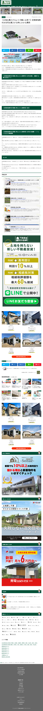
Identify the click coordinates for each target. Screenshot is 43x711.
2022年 (4, 617)
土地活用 (8, 6)
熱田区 (34, 631)
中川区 (37, 619)
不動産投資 (13, 6)
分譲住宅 (35, 622)
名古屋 (14, 625)
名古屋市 (23, 625)
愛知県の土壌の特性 (6, 656)
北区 (40, 622)
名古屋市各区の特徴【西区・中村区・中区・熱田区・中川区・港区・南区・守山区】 (19, 644)
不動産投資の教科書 (21, 672)
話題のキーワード (21, 690)
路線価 (14, 634)
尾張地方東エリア (5, 648)
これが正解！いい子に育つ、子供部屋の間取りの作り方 (17, 601)
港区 (29, 631)
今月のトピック (25, 6)
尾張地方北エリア (5, 646)
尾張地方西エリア (5, 649)
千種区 (4, 625)
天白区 (38, 625)
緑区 (4, 634)
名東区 (30, 625)
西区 (8, 634)
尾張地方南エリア (5, 651)
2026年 (13, 617)
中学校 (32, 619)
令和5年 (9, 622)
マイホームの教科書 (21, 669)
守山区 (4, 628)
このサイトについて (32, 6)
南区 (8, 625)
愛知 (20, 628)
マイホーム (4, 6)
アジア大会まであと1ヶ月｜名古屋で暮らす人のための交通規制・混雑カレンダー (23, 596)
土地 (34, 625)
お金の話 (3, 17)
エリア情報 (19, 6)
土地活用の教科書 (21, 671)
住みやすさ (18, 622)
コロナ (25, 617)
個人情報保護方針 (21, 702)
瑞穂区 (38, 631)
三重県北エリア (5, 655)
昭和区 (16, 631)
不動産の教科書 (20, 708)
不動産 (15, 619)
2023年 (9, 617)
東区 (20, 631)
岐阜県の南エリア (5, 653)
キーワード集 (21, 691)
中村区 (4, 622)
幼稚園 (14, 628)
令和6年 (13, 622)
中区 (27, 619)
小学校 (9, 628)
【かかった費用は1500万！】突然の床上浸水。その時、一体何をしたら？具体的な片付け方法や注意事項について (23, 608)
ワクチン (10, 619)
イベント (19, 617)
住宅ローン (24, 622)
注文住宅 (25, 631)
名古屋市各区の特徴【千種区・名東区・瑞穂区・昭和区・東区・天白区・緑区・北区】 (20, 642)
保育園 (30, 622)
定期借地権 (9, 361)
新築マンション (8, 631)
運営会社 (21, 704)
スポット (30, 617)
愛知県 (25, 628)
